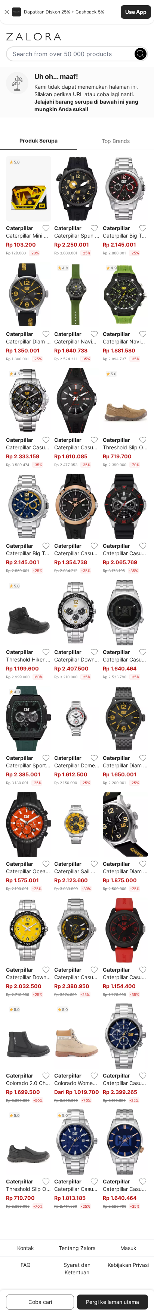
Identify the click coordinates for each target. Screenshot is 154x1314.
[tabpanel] (77, 684)
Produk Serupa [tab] (38, 140)
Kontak (25, 1248)
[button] (77, 12)
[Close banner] (6, 12)
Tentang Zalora (77, 1248)
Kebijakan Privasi (128, 1265)
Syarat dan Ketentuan (77, 1268)
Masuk (128, 1248)
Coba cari (40, 1302)
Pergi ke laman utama (112, 1302)
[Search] (141, 54)
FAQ (26, 1265)
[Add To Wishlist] (46, 228)
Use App (136, 12)
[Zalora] (77, 36)
